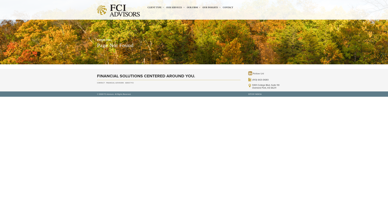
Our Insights (210, 7)
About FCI (129, 83)
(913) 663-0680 (260, 79)
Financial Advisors (115, 83)
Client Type (154, 7)
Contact (228, 7)
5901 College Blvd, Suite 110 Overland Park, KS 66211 (265, 86)
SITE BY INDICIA (255, 94)
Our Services (174, 7)
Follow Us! (258, 73)
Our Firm (192, 7)
